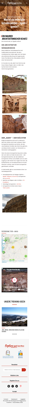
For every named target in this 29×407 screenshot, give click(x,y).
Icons (13, 260)
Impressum (14, 399)
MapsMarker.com (5, 260)
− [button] (3, 239)
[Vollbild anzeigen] (4, 242)
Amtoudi (7, 178)
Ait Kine (19, 184)
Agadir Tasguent (7, 176)
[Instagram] (12, 386)
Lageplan (22, 399)
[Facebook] (9, 386)
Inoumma (15, 176)
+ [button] (3, 236)
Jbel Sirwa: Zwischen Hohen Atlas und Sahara (13, 330)
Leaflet (10, 260)
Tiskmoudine (6, 188)
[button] (12, 334)
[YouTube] (16, 386)
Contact (6, 399)
